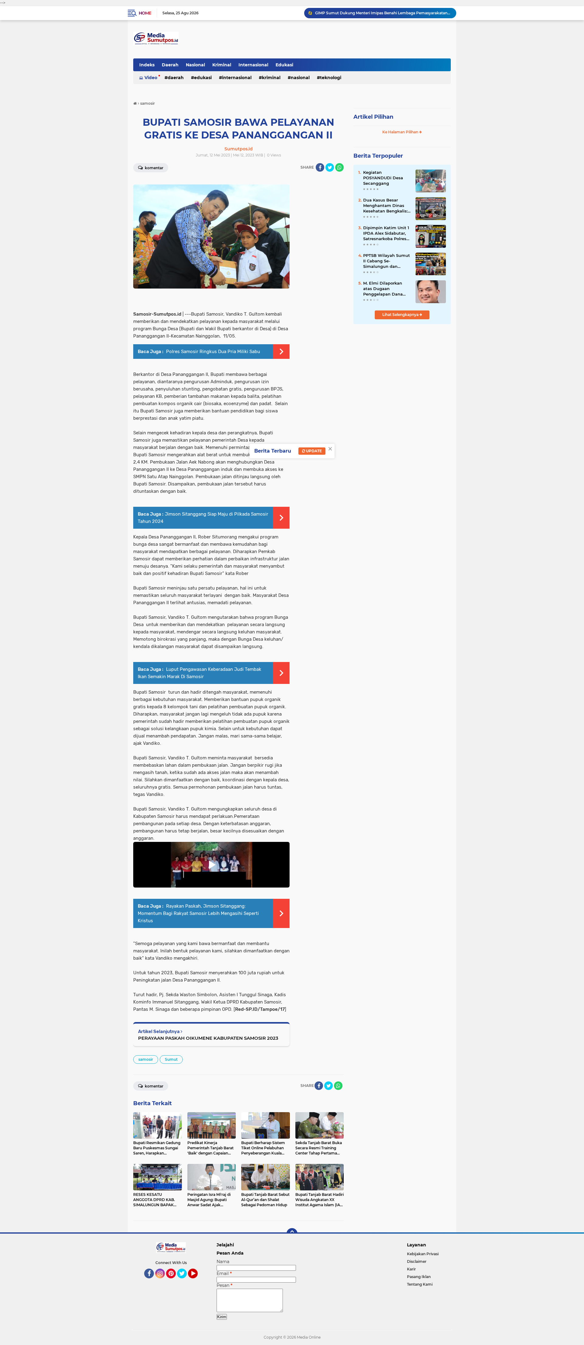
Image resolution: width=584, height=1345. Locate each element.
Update (313, 451)
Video (150, 77)
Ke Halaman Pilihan (400, 132)
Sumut (171, 1059)
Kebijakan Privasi (423, 1254)
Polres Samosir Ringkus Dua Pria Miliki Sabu (212, 351)
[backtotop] (292, 1233)
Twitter (184, 1281)
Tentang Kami (420, 1284)
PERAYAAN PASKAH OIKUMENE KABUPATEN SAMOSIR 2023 (208, 1038)
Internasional (253, 65)
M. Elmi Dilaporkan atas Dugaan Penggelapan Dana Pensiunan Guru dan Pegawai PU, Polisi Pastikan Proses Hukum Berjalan (384, 289)
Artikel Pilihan (373, 117)
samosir (145, 1059)
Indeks (147, 65)
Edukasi (284, 65)
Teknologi (330, 77)
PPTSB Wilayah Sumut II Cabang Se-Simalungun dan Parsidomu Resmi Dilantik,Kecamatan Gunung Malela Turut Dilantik (386, 261)
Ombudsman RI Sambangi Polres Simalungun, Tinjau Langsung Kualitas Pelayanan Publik (383, 13)
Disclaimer (416, 1261)
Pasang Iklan (419, 1276)
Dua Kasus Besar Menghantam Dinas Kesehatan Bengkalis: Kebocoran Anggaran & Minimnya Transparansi (387, 206)
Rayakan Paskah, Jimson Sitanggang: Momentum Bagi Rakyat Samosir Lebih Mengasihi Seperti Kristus (198, 913)
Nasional (195, 65)
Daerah (170, 65)
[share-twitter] (329, 167)
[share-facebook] (320, 167)
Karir (411, 1269)
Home (145, 13)
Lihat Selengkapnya (400, 314)
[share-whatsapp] (339, 167)
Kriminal (221, 65)
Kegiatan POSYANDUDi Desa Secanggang (383, 178)
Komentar (153, 168)
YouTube (197, 1281)
